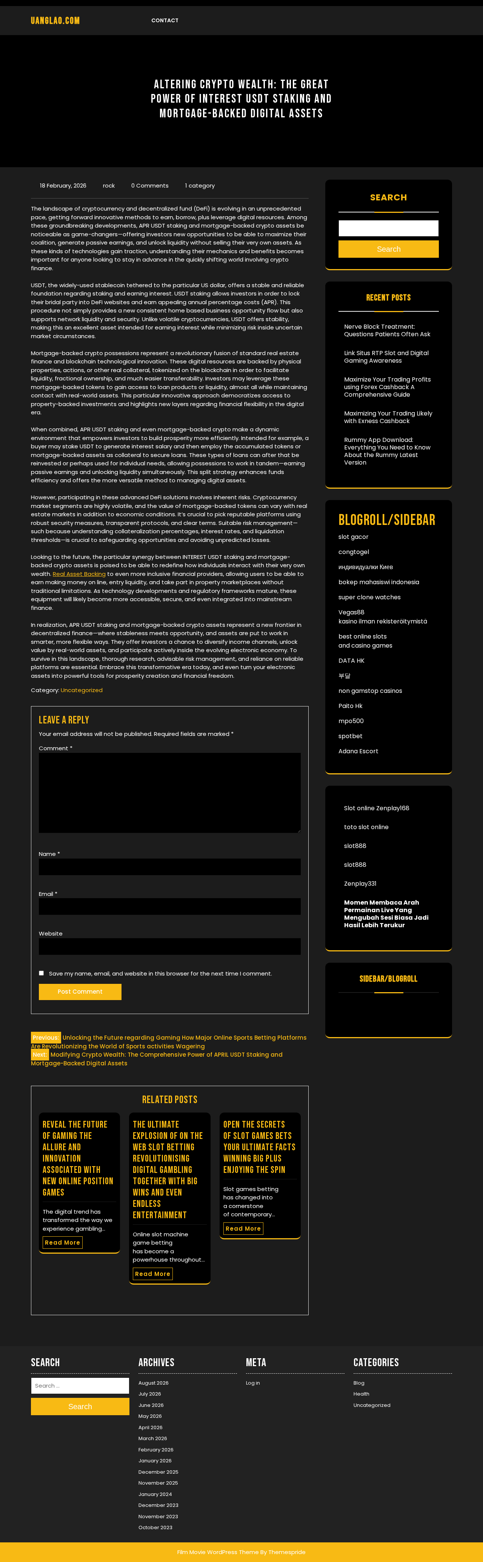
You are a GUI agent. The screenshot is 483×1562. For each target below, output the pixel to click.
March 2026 (152, 1438)
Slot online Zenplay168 (376, 808)
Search (388, 197)
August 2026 (153, 1383)
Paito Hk (350, 706)
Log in (253, 1383)
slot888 (355, 846)
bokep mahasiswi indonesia (378, 582)
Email (48, 894)
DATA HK (351, 660)
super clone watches (369, 597)
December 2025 (158, 1472)
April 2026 (150, 1427)
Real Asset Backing (79, 574)
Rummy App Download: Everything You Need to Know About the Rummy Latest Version (387, 451)
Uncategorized (82, 690)
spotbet (350, 736)
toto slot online (366, 827)
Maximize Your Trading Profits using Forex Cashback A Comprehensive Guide (387, 387)
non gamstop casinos (370, 690)
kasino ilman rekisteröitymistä (382, 621)
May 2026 (150, 1416)
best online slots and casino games (365, 641)
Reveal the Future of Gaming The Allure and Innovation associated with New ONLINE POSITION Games (78, 1159)
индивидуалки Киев (365, 567)
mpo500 (351, 721)
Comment (55, 748)
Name (49, 854)
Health (361, 1393)
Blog (359, 1383)
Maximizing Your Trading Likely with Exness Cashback (388, 417)
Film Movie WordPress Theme (218, 1552)
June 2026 (151, 1405)
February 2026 (156, 1449)
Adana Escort (358, 751)
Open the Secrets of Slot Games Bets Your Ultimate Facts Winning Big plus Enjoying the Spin (259, 1147)
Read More (62, 1243)
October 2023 (155, 1527)
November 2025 (158, 1483)
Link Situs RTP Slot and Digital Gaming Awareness (386, 357)
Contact (164, 20)
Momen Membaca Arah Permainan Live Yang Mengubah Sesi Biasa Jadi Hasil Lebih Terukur (386, 914)
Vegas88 (351, 612)
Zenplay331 (360, 883)
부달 (344, 675)
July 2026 (149, 1393)
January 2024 (155, 1494)
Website (51, 933)
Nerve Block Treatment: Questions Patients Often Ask (387, 330)
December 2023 (158, 1505)
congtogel (353, 552)
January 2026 (155, 1460)
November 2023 (158, 1516)
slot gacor (353, 536)
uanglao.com (55, 21)
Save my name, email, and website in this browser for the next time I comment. (160, 973)
